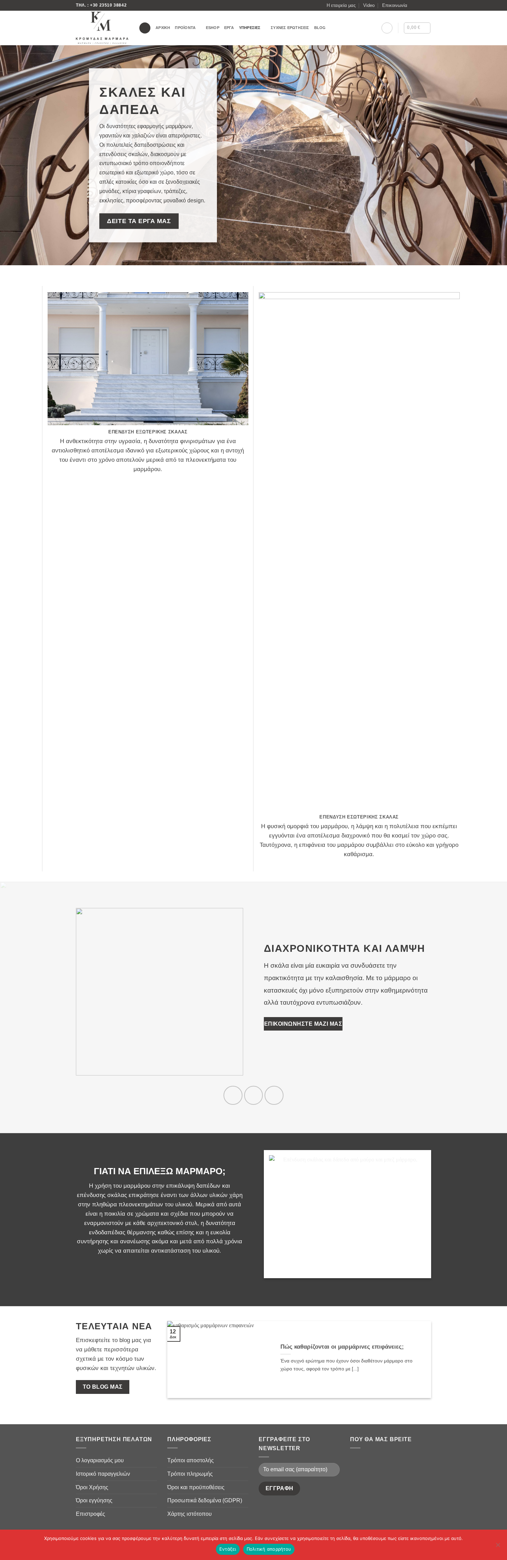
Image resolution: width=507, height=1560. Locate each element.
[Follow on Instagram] (421, 5)
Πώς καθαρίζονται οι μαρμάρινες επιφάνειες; (342, 1346)
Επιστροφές (90, 1514)
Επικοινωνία (394, 5)
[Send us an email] (428, 5)
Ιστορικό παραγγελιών (103, 1474)
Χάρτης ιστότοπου (189, 1514)
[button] (386, 28)
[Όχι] (498, 1546)
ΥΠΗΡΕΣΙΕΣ (250, 28)
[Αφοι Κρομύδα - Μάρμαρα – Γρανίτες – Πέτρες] (102, 28)
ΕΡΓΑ (229, 28)
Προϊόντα (185, 28)
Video (369, 5)
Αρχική (163, 28)
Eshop (212, 28)
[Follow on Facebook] (414, 5)
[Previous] (181, 1359)
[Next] (417, 1359)
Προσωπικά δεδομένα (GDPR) (204, 1500)
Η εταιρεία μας (341, 5)
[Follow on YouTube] (274, 1095)
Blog (320, 28)
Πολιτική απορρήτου (269, 1549)
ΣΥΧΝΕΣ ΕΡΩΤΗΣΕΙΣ (290, 28)
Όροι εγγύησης (94, 1500)
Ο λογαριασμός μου (100, 1460)
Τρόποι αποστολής (190, 1460)
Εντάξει (227, 1549)
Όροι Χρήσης (92, 1487)
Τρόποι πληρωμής (190, 1474)
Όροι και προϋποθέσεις (196, 1487)
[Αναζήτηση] (144, 28)
